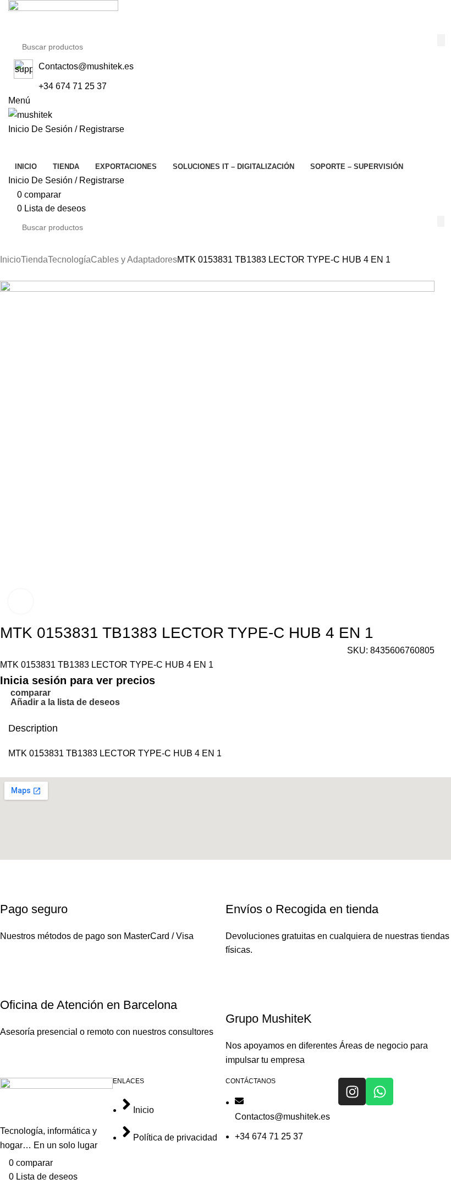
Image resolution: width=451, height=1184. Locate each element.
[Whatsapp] (379, 1091)
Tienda (34, 259)
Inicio (10, 259)
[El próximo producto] (27, 274)
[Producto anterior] (5, 274)
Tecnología (69, 259)
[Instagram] (352, 1091)
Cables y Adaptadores (134, 259)
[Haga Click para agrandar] (20, 601)
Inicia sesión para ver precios (77, 680)
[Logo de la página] (63, 16)
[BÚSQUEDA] (441, 40)
